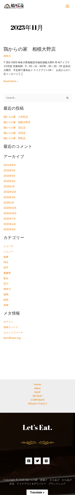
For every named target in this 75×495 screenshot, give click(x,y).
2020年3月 (9, 229)
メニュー (8, 251)
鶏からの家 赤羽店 (14, 133)
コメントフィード (13, 332)
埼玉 (5, 262)
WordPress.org (12, 338)
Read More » (10, 81)
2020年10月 (10, 213)
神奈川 (7, 56)
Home (37, 384)
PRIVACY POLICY (37, 403)
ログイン (8, 321)
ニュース (8, 246)
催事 (5, 257)
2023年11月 (9, 170)
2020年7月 (9, 218)
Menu (37, 388)
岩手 (5, 267)
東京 (5, 278)
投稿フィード (10, 327)
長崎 (5, 305)
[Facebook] (28, 461)
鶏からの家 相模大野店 (29, 49)
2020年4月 (9, 224)
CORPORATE (38, 400)
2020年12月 (9, 208)
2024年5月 (9, 165)
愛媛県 (7, 273)
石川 (5, 283)
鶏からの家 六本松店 (15, 117)
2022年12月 (9, 192)
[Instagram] (46, 461)
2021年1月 (8, 202)
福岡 (5, 294)
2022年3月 (9, 197)
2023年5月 (9, 176)
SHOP (37, 392)
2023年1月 (9, 186)
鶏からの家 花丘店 (14, 127)
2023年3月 (9, 181)
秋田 (5, 300)
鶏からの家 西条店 (14, 138)
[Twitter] (37, 461)
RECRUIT (37, 396)
